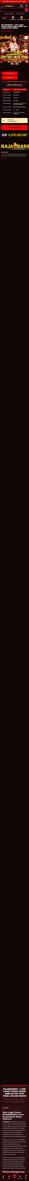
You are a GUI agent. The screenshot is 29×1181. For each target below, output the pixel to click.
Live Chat (26, 1178)
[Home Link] (9, 6)
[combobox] (13, 10)
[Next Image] (26, 51)
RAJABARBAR (14, 127)
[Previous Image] (3, 51)
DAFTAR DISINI (9, 73)
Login (9, 1178)
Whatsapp (20, 1178)
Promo (3, 1178)
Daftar (14, 1177)
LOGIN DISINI (9, 77)
